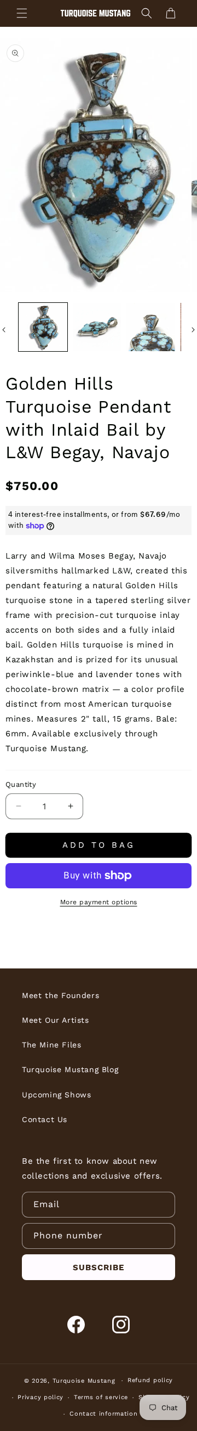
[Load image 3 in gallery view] (150, 327)
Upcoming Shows (56, 1094)
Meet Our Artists (55, 1020)
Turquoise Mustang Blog (70, 1069)
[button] (22, 13)
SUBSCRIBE (98, 1267)
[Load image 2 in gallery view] (97, 327)
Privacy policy (40, 1397)
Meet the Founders (60, 995)
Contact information (103, 1413)
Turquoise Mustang (84, 1380)
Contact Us (44, 1119)
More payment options (98, 902)
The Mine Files (51, 1044)
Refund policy (150, 1380)
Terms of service (101, 1397)
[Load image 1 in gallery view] (43, 327)
